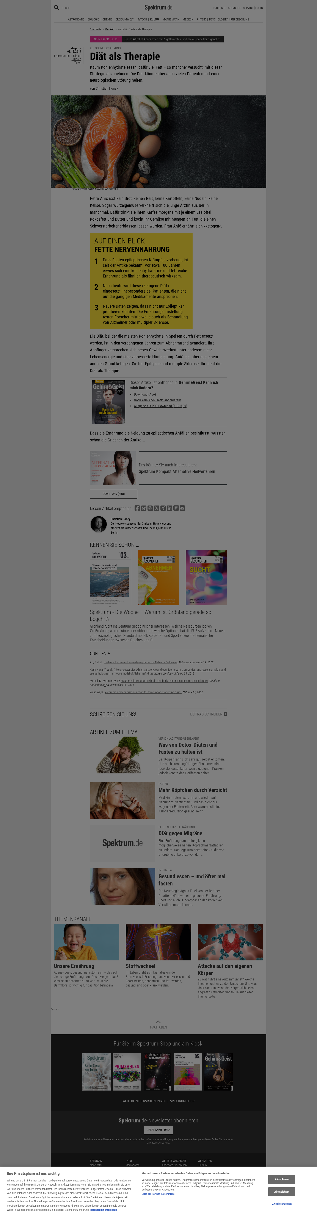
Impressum (111, 1209)
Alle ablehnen (281, 1191)
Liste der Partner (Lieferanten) (158, 1193)
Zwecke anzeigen (282, 1203)
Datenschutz (97, 1209)
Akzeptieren (281, 1179)
